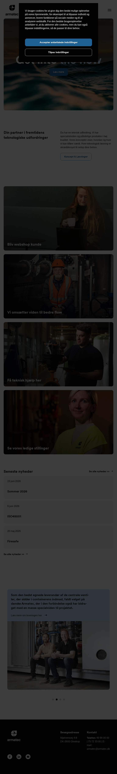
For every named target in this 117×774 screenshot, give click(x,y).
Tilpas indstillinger (58, 52)
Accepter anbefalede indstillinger (59, 42)
